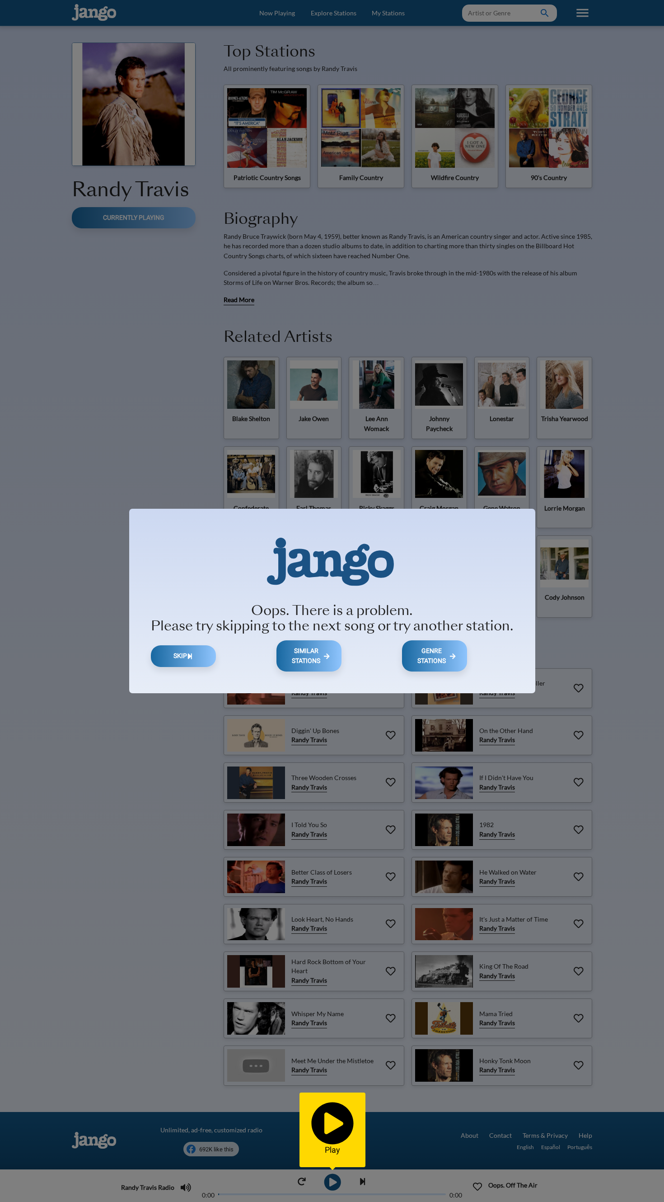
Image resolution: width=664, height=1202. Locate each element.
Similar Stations (306, 656)
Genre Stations (431, 656)
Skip (180, 656)
